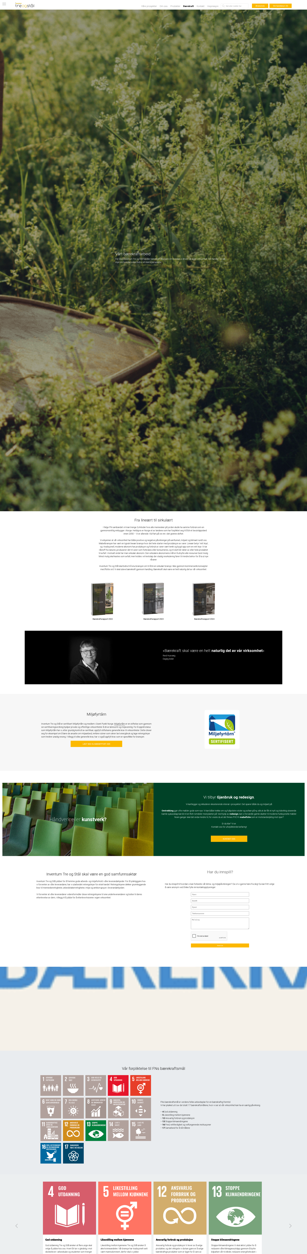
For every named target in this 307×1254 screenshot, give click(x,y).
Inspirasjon (212, 6)
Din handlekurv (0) (280, 6)
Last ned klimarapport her (96, 744)
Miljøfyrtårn (119, 724)
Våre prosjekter (149, 6)
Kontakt (200, 6)
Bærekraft (188, 6)
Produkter (175, 6)
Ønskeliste (260, 6)
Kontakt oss (229, 839)
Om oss (164, 6)
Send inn (220, 945)
